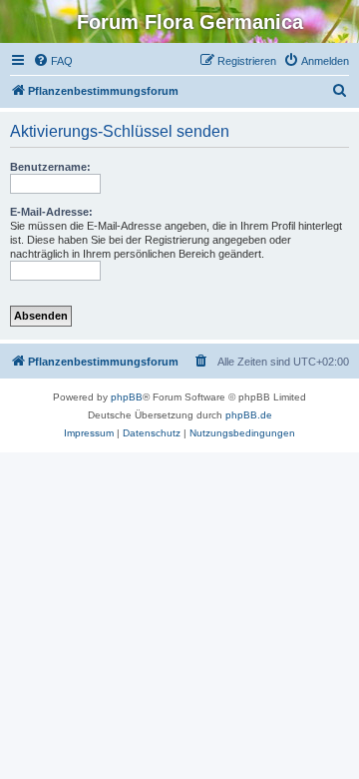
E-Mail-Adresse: (51, 212)
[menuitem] (53, 61)
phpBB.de (248, 414)
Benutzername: (50, 167)
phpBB (127, 396)
